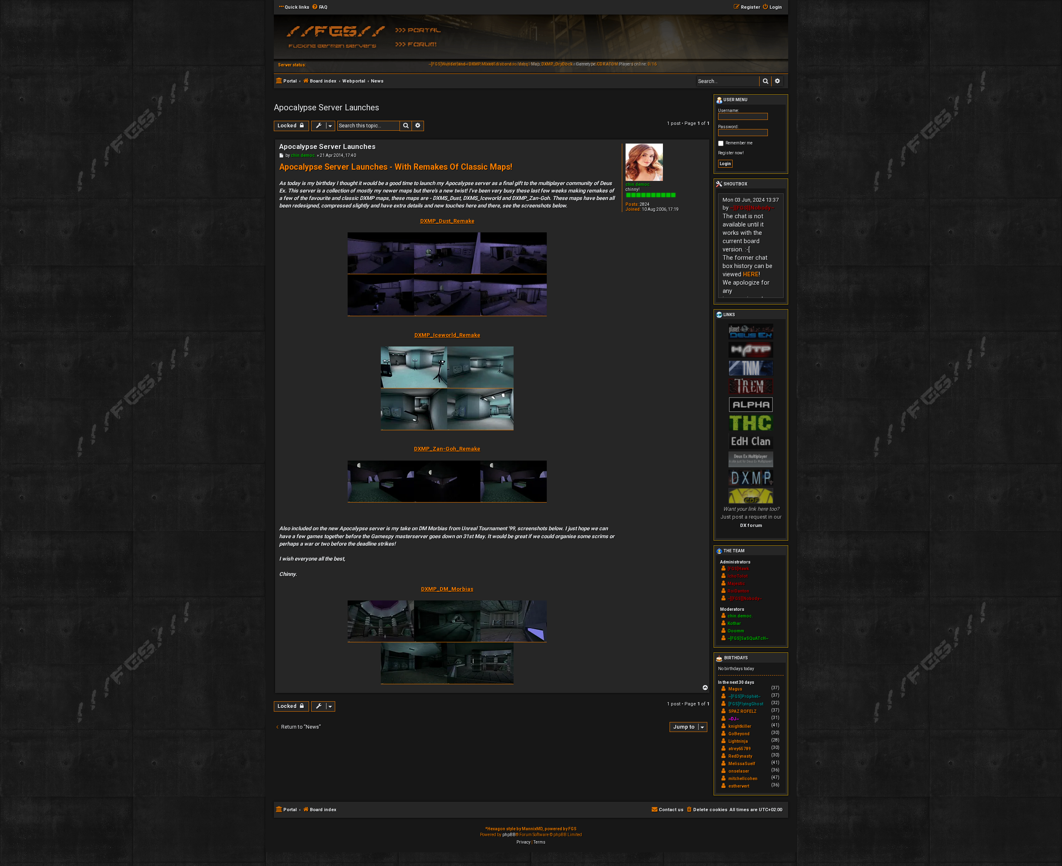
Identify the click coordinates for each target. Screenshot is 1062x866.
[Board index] (334, 39)
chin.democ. (638, 184)
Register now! (731, 153)
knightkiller (739, 726)
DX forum (751, 525)
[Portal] (421, 29)
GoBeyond (739, 734)
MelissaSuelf (741, 763)
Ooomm (736, 631)
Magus (735, 689)
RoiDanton (738, 591)
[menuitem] (319, 7)
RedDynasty (740, 756)
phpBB (509, 834)
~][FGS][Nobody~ (752, 208)
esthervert (738, 786)
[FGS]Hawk (738, 568)
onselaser (738, 771)
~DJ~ (733, 719)
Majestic (736, 583)
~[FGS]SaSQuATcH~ (748, 638)
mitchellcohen (743, 778)
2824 (645, 204)
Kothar (734, 623)
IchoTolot (738, 576)
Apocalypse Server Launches (326, 107)
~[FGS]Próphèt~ (744, 696)
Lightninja (738, 741)
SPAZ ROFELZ (742, 711)
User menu (735, 100)
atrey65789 (739, 748)
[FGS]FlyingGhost (745, 704)
